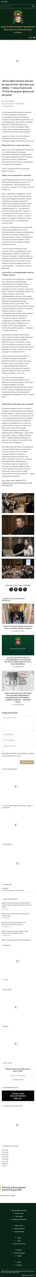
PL (2, 2)
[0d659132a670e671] (18, 568)
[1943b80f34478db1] (18, 546)
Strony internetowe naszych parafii (14, 1188)
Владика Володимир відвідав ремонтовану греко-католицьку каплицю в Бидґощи (18, 627)
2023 (3, 1157)
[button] (31, 37)
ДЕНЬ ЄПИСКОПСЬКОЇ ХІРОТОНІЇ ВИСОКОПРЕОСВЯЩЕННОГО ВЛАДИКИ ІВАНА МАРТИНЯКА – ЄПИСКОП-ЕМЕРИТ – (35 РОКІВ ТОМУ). (18, 697)
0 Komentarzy (9, 106)
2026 (3, 1150)
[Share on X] (11, 589)
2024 (3, 1154)
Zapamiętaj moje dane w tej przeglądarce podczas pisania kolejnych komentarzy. (18, 754)
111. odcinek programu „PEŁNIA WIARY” (13, 890)
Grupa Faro (32, 1275)
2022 (3, 1159)
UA (4, 2)
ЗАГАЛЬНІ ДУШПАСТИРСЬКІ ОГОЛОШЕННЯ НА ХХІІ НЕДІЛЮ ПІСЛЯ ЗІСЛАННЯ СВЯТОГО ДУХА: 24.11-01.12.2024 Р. (18, 661)
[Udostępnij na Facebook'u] (16, 589)
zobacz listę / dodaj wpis (18, 1075)
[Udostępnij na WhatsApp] (25, 589)
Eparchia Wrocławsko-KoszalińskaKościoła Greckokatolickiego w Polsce (18, 30)
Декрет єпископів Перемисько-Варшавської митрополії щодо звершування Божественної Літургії (16, 905)
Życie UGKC (20, 104)
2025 (3, 1152)
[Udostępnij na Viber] (20, 589)
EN (6, 2)
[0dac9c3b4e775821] (18, 525)
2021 (3, 1161)
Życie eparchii (9, 104)
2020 (3, 1163)
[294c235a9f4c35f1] (18, 503)
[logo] (18, 16)
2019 (3, 1166)
